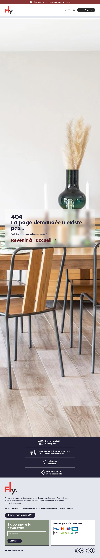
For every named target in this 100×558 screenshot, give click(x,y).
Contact (14, 508)
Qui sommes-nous (28, 508)
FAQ (6, 508)
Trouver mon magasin (18, 515)
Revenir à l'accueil (31, 240)
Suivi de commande (48, 508)
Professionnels (66, 508)
